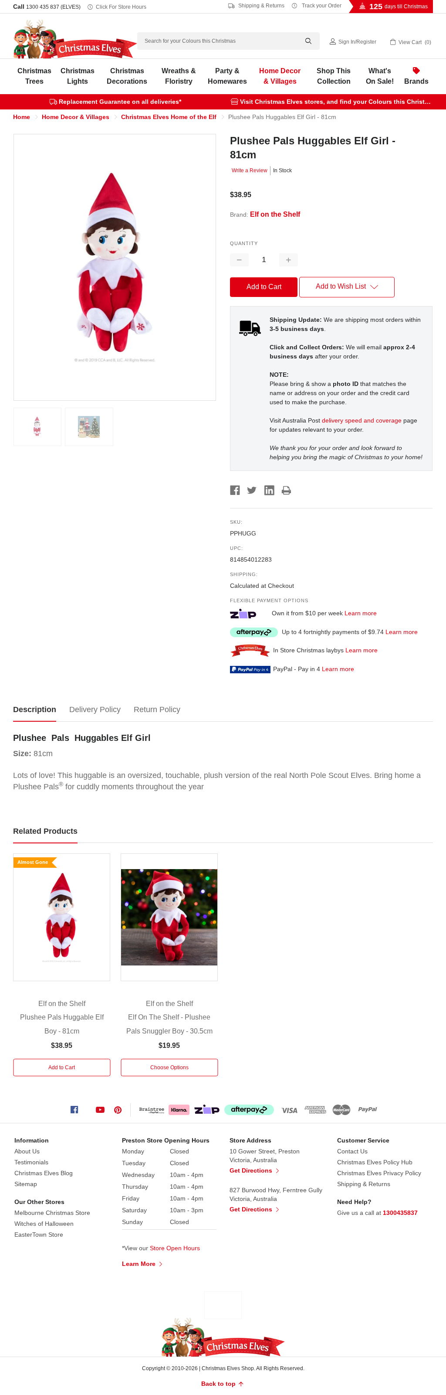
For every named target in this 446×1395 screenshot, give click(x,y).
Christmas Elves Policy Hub (374, 1162)
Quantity (244, 243)
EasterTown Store (38, 1234)
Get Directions (252, 1170)
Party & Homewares (227, 76)
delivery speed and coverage (362, 420)
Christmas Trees (34, 76)
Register (366, 42)
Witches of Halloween (44, 1223)
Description (34, 709)
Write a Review (249, 170)
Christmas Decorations (127, 76)
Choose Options (169, 1067)
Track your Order (321, 6)
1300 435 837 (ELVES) (53, 7)
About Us (27, 1151)
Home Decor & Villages (280, 76)
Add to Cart (61, 1067)
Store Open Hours (175, 1248)
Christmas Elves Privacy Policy (379, 1173)
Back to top (219, 1383)
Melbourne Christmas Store (52, 1212)
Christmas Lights (78, 76)
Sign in (346, 42)
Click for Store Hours (121, 7)
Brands (416, 81)
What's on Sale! (380, 76)
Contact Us (352, 1151)
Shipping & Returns (260, 6)
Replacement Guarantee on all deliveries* (120, 101)
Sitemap (25, 1183)
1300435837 (400, 1212)
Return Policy (157, 709)
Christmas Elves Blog (43, 1173)
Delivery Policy (95, 709)
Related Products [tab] (45, 831)
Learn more (361, 613)
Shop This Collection (334, 76)
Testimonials (31, 1162)
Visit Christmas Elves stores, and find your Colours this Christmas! (339, 101)
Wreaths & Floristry (179, 76)
